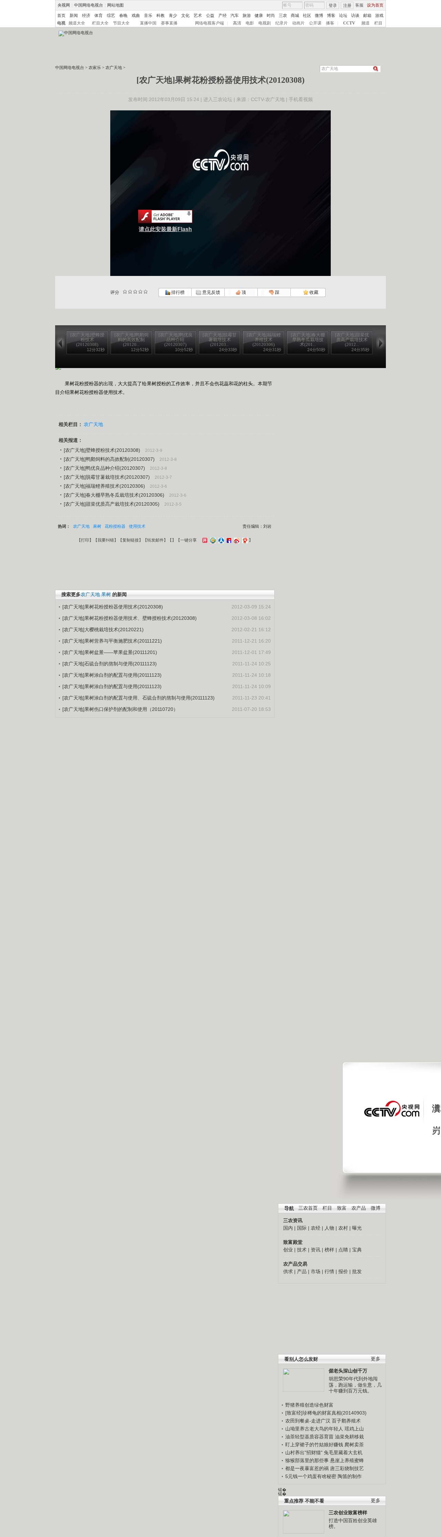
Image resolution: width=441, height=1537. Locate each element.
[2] (124, 292)
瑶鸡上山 (354, 1428)
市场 (315, 1271)
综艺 (111, 15)
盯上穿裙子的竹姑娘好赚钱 (314, 1444)
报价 (343, 1271)
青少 (173, 15)
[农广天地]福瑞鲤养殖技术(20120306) (104, 486)
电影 (250, 23)
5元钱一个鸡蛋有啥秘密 (310, 1476)
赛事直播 (169, 23)
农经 (315, 1228)
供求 (288, 1271)
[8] (140, 292)
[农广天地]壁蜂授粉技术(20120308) (102, 450)
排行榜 (177, 292)
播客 (330, 23)
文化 (185, 15)
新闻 (74, 15)
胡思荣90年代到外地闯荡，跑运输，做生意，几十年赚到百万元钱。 (355, 1385)
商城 (295, 15)
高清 (237, 23)
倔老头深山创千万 (348, 1371)
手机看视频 (301, 99)
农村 (343, 1228)
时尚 (271, 15)
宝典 (357, 1249)
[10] (145, 292)
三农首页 (308, 1208)
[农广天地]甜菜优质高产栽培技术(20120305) (112, 504)
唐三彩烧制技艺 (347, 1468)
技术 (302, 1249)
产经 (222, 15)
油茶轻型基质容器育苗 (309, 1436)
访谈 (355, 15)
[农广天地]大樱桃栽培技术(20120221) (103, 629)
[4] (130, 292)
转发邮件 (155, 540)
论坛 (343, 15)
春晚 (123, 15)
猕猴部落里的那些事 (307, 1460)
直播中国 (148, 23)
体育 (98, 15)
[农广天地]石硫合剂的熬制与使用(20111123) (109, 663)
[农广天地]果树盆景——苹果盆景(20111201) (109, 652)
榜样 (329, 1249)
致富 (342, 1208)
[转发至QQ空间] (212, 540)
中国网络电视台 (88, 5)
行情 (329, 1271)
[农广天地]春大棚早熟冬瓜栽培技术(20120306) (114, 495)
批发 (357, 1271)
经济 (86, 15)
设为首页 (375, 5)
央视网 (64, 5)
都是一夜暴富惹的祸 (307, 1468)
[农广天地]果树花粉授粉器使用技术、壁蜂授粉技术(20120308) (129, 618)
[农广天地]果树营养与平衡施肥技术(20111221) (112, 641)
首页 (61, 15)
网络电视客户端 (209, 23)
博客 (331, 15)
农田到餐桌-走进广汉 (307, 1421)
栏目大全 (100, 23)
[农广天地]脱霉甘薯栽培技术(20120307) (107, 477)
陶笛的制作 (350, 1476)
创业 (288, 1249)
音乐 (148, 15)
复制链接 (130, 540)
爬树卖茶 (354, 1444)
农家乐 (95, 67)
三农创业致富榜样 (348, 1512)
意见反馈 (210, 292)
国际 (302, 1228)
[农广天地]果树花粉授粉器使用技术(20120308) (112, 606)
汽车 (234, 15)
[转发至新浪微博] (235, 540)
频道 (365, 23)
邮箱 (367, 15)
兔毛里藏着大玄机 (343, 1452)
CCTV (349, 23)
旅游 (247, 15)
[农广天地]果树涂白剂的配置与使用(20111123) (112, 675)
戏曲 (136, 15)
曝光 (357, 1228)
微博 (319, 15)
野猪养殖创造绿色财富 (309, 1405)
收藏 (313, 292)
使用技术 (137, 526)
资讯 (315, 1249)
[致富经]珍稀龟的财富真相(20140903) (326, 1413)
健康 (259, 15)
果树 (97, 526)
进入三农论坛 (217, 99)
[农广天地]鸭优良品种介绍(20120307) (104, 468)
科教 (160, 15)
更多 (375, 1358)
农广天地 (113, 67)
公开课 (315, 23)
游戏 (379, 15)
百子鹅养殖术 (346, 1421)
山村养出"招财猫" (303, 1452)
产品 (302, 1271)
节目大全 (121, 23)
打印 (85, 540)
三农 (283, 15)
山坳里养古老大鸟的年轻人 (314, 1428)
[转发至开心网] (204, 540)
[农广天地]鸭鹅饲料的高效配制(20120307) (109, 459)
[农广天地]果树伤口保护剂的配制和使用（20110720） (120, 709)
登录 (333, 5)
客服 (359, 5)
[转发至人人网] (220, 540)
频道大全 (77, 23)
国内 (288, 1228)
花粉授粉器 (115, 526)
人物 (329, 1228)
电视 (61, 23)
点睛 (343, 1249)
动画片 (298, 23)
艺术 (198, 15)
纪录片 (281, 23)
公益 (210, 15)
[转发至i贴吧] (228, 540)
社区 (307, 15)
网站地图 (115, 5)
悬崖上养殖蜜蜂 (347, 1460)
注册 (347, 5)
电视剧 (264, 23)
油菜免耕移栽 (349, 1436)
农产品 (358, 1208)
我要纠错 (106, 540)
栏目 (378, 23)
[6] (135, 292)
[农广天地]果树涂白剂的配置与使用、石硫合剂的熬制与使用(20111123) (138, 698)
